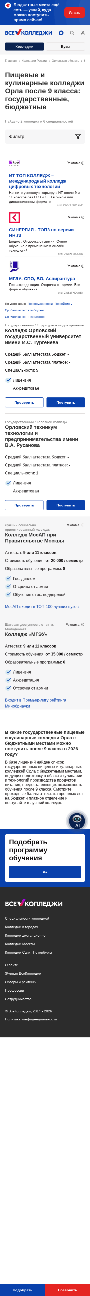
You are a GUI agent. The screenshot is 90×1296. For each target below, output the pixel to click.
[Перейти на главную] (28, 33)
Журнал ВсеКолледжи (23, 973)
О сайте (11, 965)
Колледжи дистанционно (25, 935)
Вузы (65, 47)
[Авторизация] (82, 32)
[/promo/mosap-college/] (45, 566)
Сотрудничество (18, 999)
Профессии (14, 990)
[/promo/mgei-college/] (45, 662)
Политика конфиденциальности (31, 1019)
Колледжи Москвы (20, 944)
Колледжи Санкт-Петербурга (28, 952)
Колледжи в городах (21, 927)
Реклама (73, 163)
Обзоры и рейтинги (20, 982)
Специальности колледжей (27, 918)
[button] (72, 32)
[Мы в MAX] (61, 32)
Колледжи (25, 47)
